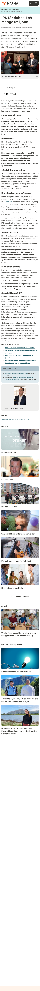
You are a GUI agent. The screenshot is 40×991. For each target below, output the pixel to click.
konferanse (8, 202)
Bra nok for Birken (9, 507)
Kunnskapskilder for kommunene (16, 672)
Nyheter (5, 419)
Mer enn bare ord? (9, 452)
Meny (32, 3)
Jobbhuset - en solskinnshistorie (18, 363)
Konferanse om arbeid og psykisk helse (16, 373)
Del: (4, 94)
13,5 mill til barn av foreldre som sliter (18, 534)
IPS (6, 103)
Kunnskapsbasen (14, 9)
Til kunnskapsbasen (21, 597)
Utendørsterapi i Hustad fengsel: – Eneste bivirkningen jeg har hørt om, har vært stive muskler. (19, 731)
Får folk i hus (7, 479)
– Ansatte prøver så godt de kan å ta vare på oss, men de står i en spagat (19, 700)
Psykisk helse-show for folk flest (16, 561)
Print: (11, 94)
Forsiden (4, 9)
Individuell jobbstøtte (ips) (19, 419)
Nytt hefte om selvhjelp (12, 588)
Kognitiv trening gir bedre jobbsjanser (20, 360)
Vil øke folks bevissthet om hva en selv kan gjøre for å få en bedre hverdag (18, 634)
